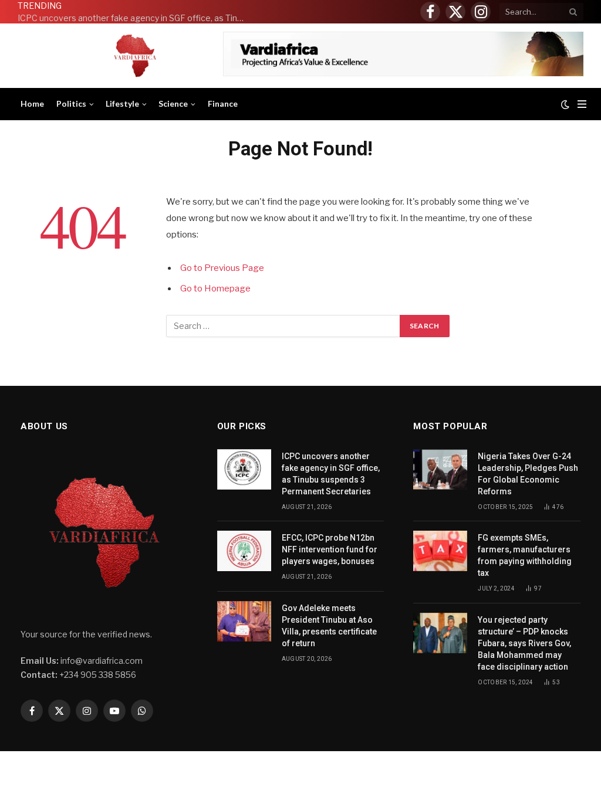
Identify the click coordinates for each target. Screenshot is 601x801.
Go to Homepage (215, 288)
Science (173, 103)
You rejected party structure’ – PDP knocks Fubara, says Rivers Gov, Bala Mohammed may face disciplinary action (524, 643)
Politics (71, 103)
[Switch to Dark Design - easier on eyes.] (565, 104)
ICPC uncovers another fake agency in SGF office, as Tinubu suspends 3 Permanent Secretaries (135, 18)
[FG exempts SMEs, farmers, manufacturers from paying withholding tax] (440, 551)
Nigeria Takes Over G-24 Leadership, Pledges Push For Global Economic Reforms (528, 474)
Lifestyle (122, 103)
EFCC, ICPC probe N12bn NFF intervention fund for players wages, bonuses (329, 549)
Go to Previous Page (222, 268)
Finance (223, 103)
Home (32, 103)
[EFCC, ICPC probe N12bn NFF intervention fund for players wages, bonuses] (244, 551)
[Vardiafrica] (135, 55)
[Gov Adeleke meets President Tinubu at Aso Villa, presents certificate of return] (244, 621)
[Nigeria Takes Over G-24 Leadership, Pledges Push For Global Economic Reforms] (440, 469)
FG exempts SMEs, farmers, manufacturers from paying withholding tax (525, 555)
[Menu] (582, 104)
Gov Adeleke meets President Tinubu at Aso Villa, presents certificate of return (329, 625)
